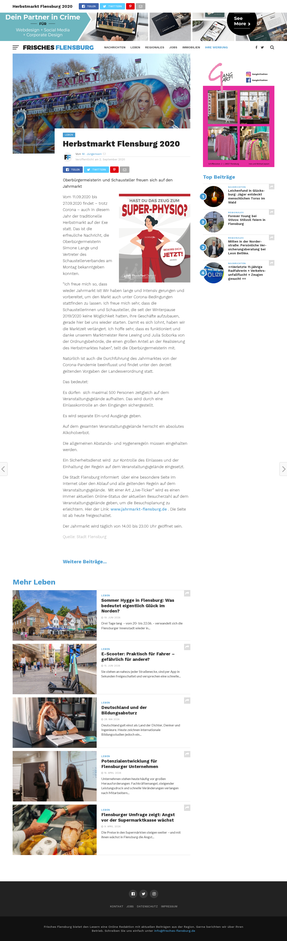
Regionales (154, 47)
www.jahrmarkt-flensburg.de (139, 509)
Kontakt (116, 906)
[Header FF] (143, 40)
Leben (135, 47)
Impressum (169, 906)
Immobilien (191, 47)
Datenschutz (147, 906)
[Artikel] (238, 166)
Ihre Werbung (216, 47)
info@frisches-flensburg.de (174, 930)
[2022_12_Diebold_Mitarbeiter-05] (154, 281)
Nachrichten (114, 47)
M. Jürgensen (92, 154)
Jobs (173, 47)
